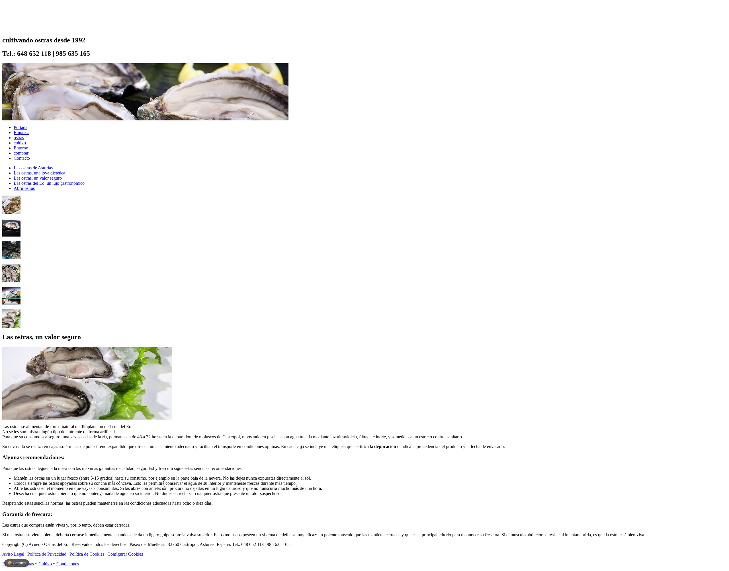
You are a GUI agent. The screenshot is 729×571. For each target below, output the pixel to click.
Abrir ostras (24, 188)
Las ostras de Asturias (33, 167)
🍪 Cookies (17, 563)
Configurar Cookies (125, 554)
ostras (19, 137)
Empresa (21, 132)
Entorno (21, 147)
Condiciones (67, 563)
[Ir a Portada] (24, 27)
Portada (20, 127)
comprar (21, 153)
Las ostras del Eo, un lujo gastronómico (49, 183)
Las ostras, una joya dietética (39, 173)
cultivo (20, 142)
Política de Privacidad (46, 554)
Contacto (22, 158)
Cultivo (45, 563)
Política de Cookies (86, 554)
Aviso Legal (13, 554)
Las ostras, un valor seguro (38, 178)
